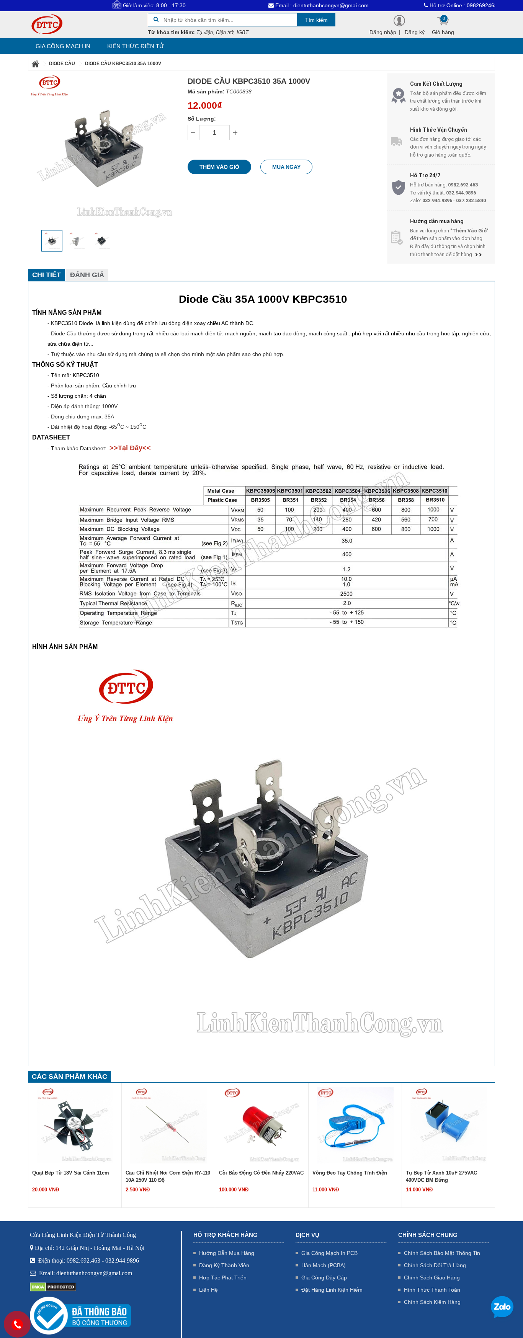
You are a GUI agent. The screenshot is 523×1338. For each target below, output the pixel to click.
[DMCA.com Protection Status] (53, 1287)
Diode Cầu (64, 333)
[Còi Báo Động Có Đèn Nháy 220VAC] (262, 1125)
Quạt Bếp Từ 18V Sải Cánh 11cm (70, 1173)
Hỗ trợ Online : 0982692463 (424, 5)
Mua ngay (286, 167)
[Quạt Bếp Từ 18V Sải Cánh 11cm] (75, 1125)
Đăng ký (415, 32)
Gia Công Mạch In (63, 46)
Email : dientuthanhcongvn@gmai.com (283, 5)
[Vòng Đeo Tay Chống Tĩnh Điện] (355, 1125)
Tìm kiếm (316, 20)
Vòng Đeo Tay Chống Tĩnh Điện (349, 1173)
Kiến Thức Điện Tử (135, 46)
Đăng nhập (382, 32)
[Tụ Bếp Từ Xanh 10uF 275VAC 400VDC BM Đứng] (448, 1125)
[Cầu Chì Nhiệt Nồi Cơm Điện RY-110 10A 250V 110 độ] (168, 1125)
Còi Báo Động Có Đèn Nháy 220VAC (261, 1173)
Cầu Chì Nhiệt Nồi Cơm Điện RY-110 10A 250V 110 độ (168, 1176)
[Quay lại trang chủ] (36, 63)
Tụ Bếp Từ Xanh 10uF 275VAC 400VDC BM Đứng (441, 1176)
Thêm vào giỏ (219, 167)
